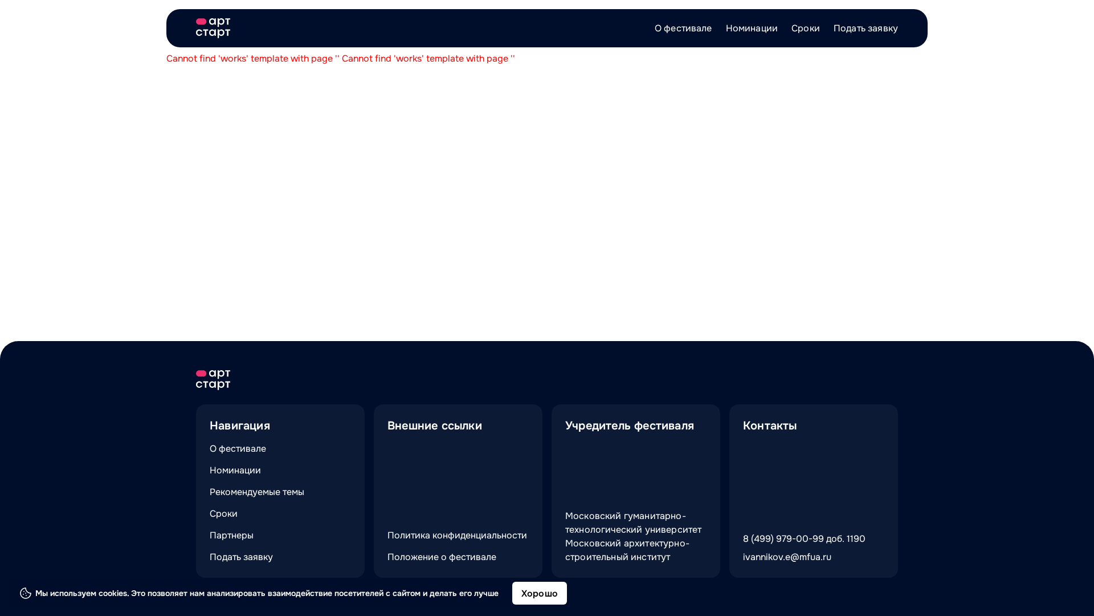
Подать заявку (866, 28)
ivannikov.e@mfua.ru (787, 557)
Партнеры (232, 535)
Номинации (752, 28)
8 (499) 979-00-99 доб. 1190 (804, 539)
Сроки (805, 28)
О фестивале (683, 28)
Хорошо (539, 593)
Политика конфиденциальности (457, 535)
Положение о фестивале (441, 557)
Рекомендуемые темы (257, 492)
